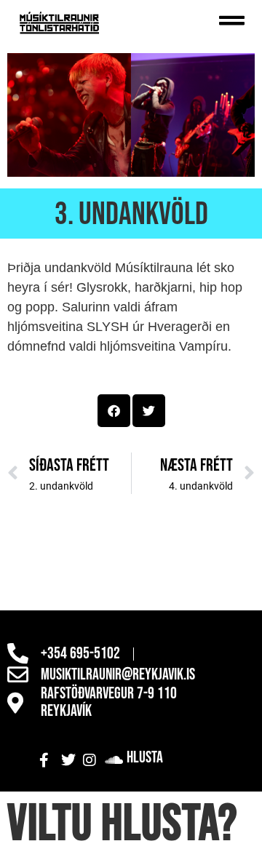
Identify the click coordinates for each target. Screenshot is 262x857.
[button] (114, 410)
